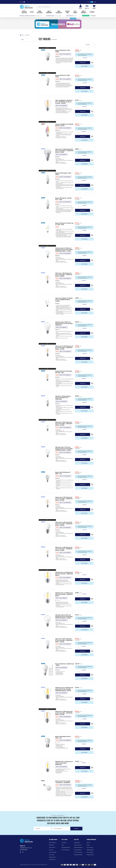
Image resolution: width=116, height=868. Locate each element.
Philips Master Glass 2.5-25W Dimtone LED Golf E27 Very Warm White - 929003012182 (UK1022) (64, 594)
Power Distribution (59, 11)
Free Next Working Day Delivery (30, 15)
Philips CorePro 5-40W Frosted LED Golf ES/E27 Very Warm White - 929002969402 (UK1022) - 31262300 (63, 640)
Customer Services (53, 839)
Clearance (92, 12)
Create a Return (52, 847)
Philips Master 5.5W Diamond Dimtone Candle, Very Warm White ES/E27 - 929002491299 (63, 397)
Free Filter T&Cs (52, 859)
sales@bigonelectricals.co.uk (26, 847)
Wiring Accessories (39, 11)
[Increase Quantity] (81, 58)
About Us (88, 842)
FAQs (63, 845)
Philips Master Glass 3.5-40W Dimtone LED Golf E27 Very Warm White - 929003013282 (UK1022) (64, 574)
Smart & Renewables (83, 11)
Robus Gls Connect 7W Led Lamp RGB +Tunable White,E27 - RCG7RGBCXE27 (62, 781)
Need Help (22, 1)
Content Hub (64, 842)
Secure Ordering (90, 852)
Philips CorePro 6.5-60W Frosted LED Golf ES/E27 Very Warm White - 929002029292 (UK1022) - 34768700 (63, 524)
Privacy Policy (51, 854)
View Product (84, 66)
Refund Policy (51, 845)
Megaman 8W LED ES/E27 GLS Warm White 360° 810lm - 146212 (63, 371)
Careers (88, 845)
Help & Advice (64, 839)
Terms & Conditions (52, 852)
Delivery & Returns (52, 842)
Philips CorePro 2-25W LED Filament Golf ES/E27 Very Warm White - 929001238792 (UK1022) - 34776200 (63, 423)
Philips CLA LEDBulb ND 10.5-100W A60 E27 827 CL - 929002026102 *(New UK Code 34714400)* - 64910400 (64, 102)
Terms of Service (90, 847)
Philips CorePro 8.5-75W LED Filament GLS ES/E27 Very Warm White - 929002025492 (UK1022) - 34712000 (63, 499)
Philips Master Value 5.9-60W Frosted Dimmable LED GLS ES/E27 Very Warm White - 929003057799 (64, 323)
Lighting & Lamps (67, 11)
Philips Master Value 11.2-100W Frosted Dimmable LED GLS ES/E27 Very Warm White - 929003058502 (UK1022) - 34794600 (64, 249)
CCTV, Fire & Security (78, 852)
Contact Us (51, 849)
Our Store (76, 839)
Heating (31, 12)
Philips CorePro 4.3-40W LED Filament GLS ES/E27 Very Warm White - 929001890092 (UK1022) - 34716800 (63, 549)
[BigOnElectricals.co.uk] (26, 7)
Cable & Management (49, 11)
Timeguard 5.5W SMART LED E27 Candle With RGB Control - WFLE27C (64, 124)
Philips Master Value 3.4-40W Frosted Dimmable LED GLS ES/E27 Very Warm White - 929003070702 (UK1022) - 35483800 (64, 616)
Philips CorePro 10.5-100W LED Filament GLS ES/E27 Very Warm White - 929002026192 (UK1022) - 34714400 (64, 347)
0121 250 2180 (23, 849)
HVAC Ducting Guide (66, 849)
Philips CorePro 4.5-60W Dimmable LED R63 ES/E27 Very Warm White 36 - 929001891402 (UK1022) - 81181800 (64, 150)
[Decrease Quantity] (76, 58)
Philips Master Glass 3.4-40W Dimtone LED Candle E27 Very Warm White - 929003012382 (64, 763)
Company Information (91, 839)
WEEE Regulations (90, 849)
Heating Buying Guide (66, 847)
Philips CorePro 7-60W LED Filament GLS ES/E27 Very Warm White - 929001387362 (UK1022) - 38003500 (63, 274)
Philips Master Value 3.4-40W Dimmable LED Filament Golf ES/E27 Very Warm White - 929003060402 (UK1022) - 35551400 (64, 689)
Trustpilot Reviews (90, 854)
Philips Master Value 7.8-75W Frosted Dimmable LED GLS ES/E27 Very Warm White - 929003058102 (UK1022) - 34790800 (64, 448)
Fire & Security (75, 11)
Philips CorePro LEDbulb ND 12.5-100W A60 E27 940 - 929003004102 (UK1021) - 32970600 (64, 299)
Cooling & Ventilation (24, 11)
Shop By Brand (77, 842)
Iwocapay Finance (52, 857)
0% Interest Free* (53, 15)
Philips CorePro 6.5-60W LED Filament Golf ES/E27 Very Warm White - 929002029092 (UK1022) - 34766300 (63, 713)
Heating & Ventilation (78, 854)
